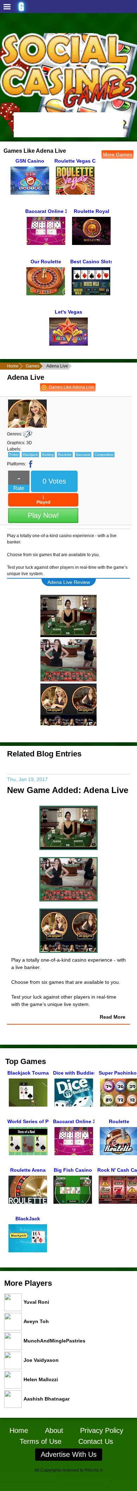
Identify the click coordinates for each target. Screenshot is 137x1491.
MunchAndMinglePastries (54, 1340)
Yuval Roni (36, 1301)
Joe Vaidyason (41, 1360)
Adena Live (25, 377)
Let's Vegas (68, 312)
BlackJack (27, 1218)
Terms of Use (40, 1441)
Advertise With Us (69, 1454)
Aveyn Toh (36, 1321)
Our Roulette (46, 261)
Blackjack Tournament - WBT (28, 1073)
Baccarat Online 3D (46, 211)
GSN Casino (29, 161)
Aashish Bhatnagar (47, 1398)
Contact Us (95, 1441)
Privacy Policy (101, 1430)
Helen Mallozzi (41, 1379)
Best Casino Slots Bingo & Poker (91, 261)
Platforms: (16, 463)
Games (32, 366)
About (54, 1430)
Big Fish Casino (73, 1170)
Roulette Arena (28, 1170)
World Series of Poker (28, 1121)
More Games (117, 154)
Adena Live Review (68, 582)
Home (13, 366)
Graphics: (16, 442)
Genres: (14, 434)
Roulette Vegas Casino (75, 161)
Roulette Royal (91, 211)
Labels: (14, 449)
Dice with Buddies (73, 1073)
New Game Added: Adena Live (67, 790)
